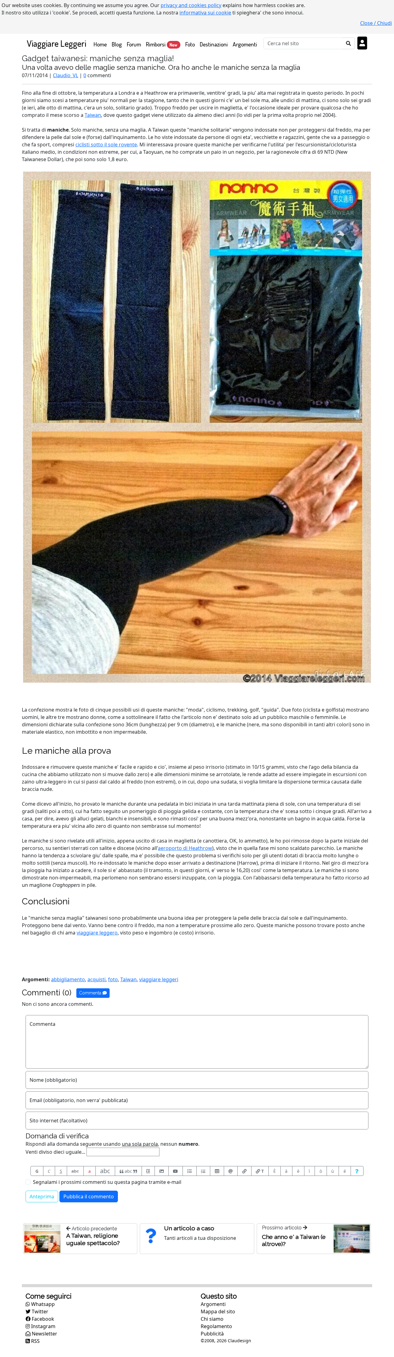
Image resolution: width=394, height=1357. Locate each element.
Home (101, 44)
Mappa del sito (218, 1311)
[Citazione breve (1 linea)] (148, 1171)
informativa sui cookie (205, 12)
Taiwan (93, 115)
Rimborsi (161, 44)
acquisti (96, 979)
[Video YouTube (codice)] (175, 1171)
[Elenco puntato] (190, 1171)
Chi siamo (212, 1318)
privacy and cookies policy (191, 5)
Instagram (42, 1326)
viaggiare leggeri (158, 979)
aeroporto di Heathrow (185, 848)
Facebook (42, 1318)
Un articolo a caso (189, 1228)
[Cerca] (348, 43)
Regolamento (216, 1326)
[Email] (231, 1171)
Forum (134, 44)
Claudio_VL (65, 75)
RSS (35, 1341)
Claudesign (239, 1340)
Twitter (39, 1311)
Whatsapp (42, 1304)
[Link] (244, 1171)
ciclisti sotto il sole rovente (106, 144)
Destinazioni (214, 44)
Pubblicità (212, 1333)
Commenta (91, 992)
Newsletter (43, 1333)
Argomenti (245, 44)
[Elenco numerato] (203, 1171)
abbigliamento (68, 979)
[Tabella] (217, 1171)
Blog (117, 44)
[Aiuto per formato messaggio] (357, 1171)
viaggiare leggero (97, 932)
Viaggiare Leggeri (56, 43)
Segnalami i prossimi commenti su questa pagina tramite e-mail (107, 1182)
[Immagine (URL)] (162, 1171)
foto (113, 979)
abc (75, 1171)
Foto (190, 44)
